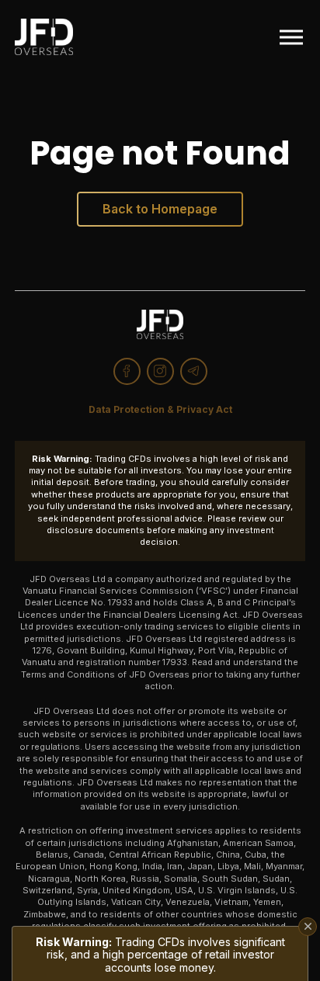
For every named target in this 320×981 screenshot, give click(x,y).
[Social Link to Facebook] (127, 371)
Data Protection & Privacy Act (160, 409)
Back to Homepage (160, 209)
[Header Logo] (44, 37)
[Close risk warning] (307, 926)
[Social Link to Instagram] (160, 371)
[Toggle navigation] (291, 37)
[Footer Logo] (160, 324)
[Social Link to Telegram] (193, 371)
